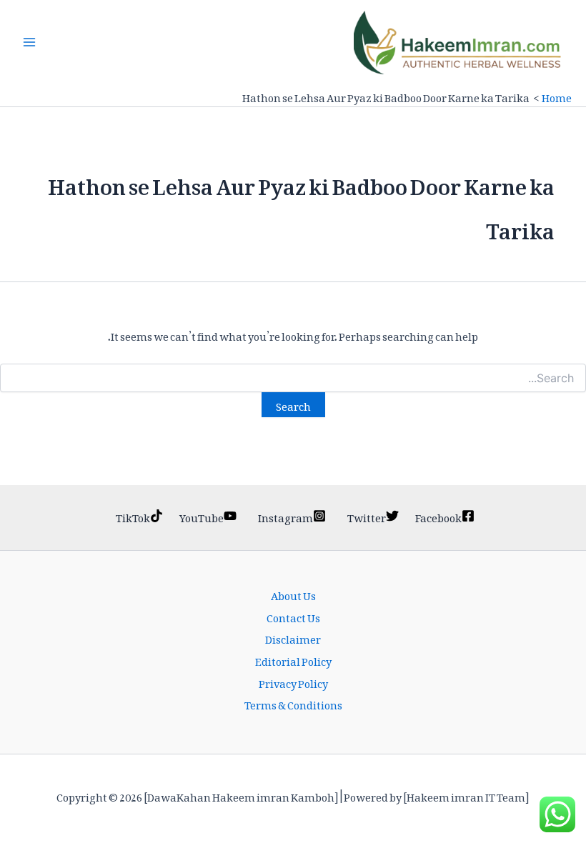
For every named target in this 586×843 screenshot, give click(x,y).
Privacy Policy (293, 682)
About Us (293, 594)
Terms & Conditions (293, 703)
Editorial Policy (293, 660)
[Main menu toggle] (29, 42)
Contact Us (293, 616)
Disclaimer (293, 638)
